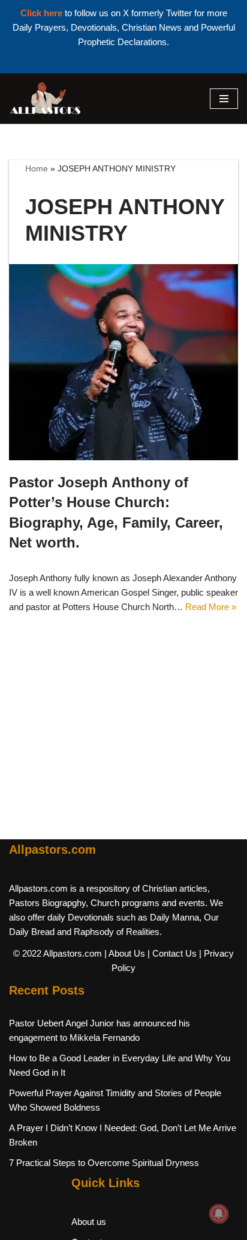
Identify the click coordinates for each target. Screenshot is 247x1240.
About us (88, 1222)
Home (36, 168)
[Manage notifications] (218, 1213)
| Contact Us (172, 953)
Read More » (210, 607)
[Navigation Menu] (224, 98)
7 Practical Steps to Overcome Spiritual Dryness (104, 1163)
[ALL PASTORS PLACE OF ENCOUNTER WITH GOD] (45, 99)
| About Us (124, 953)
